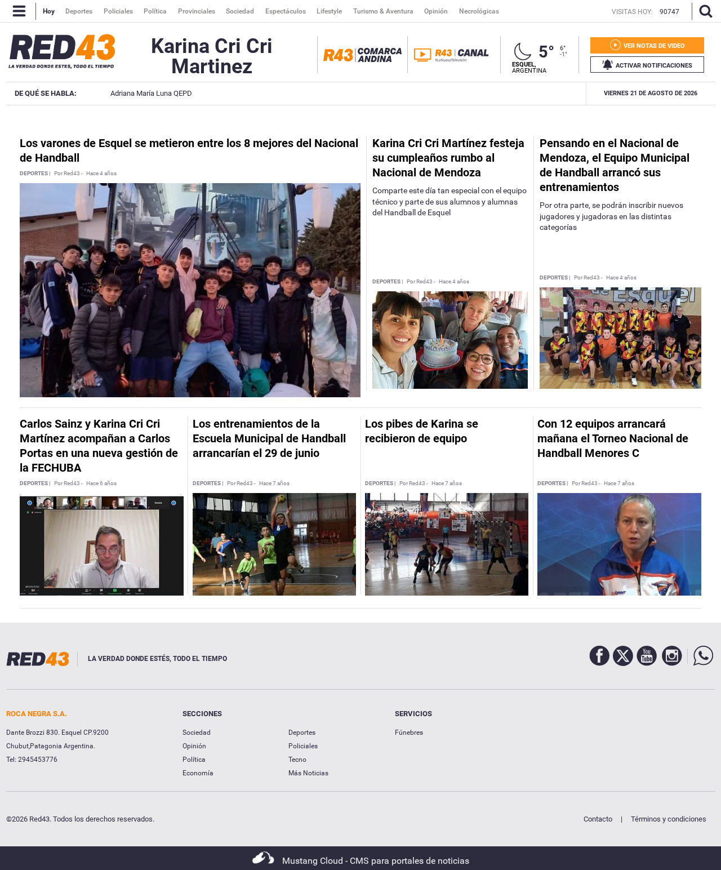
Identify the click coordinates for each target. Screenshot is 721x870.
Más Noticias (308, 773)
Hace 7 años (274, 483)
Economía (198, 773)
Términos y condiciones (668, 819)
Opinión (194, 746)
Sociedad (197, 732)
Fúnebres (409, 732)
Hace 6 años (101, 483)
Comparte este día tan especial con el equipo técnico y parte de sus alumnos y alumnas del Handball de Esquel (449, 201)
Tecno (297, 760)
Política (194, 760)
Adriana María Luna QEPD (151, 93)
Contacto (598, 819)
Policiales (303, 746)
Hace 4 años (101, 173)
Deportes (301, 732)
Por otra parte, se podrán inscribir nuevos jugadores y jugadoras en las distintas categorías (611, 216)
